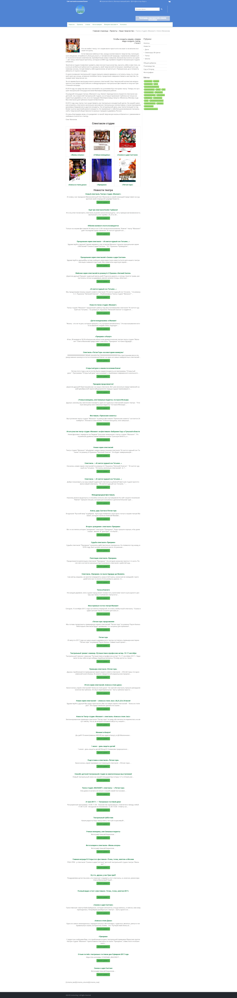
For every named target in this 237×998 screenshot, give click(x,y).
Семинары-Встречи (152, 52)
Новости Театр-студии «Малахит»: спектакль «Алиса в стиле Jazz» (103, 716)
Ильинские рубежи (149, 89)
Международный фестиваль (103, 495)
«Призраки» (102, 185)
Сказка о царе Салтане (103, 968)
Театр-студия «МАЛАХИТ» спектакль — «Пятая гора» (103, 788)
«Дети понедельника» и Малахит (103, 321)
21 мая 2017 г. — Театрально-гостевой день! (103, 802)
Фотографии (148, 72)
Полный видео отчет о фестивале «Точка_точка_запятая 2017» (103, 891)
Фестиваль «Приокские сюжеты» (103, 416)
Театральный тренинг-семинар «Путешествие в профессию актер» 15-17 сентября (103, 653)
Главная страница (100, 31)
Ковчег (158, 89)
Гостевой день (148, 83)
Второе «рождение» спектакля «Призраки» (103, 527)
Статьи (87, 24)
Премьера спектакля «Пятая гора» (103, 669)
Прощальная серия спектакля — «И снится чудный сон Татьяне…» (103, 241)
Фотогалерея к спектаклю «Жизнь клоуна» (103, 845)
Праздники (160, 103)
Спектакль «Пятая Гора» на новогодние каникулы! (103, 352)
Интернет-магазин (110, 24)
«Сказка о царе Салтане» (103, 905)
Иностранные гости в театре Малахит (103, 606)
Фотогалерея (97, 24)
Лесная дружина (149, 92)
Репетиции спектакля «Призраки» (103, 558)
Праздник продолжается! (103, 384)
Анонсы (147, 43)
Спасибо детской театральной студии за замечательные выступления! (103, 774)
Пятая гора (103, 637)
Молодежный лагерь (150, 94)
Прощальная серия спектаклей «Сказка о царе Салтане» (103, 257)
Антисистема (148, 80)
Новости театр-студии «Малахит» (103, 305)
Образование (161, 94)
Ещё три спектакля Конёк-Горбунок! (103, 210)
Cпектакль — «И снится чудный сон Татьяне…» (103, 463)
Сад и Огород (149, 69)
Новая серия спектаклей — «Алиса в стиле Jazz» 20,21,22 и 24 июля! (103, 701)
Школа (147, 59)
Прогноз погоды (148, 106)
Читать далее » (103, 202)
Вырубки (156, 80)
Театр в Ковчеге (103, 590)
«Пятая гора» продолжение (103, 622)
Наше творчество (126, 31)
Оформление (148, 97)
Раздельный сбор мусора (151, 108)
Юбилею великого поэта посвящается (103, 226)
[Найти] (161, 9)
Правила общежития (150, 103)
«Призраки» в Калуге (103, 336)
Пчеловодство (149, 66)
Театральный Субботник (103, 818)
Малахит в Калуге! (103, 732)
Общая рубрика (150, 63)
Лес (163, 89)
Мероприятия (159, 92)
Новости (71, 24)
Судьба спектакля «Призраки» (103, 542)
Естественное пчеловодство (151, 86)
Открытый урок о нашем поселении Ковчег (103, 368)
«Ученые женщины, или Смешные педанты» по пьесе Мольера (103, 400)
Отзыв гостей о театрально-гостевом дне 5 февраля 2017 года (103, 954)
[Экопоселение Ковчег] (80, 9)
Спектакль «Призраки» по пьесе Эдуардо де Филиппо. (103, 574)
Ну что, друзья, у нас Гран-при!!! (103, 875)
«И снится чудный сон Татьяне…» (103, 289)
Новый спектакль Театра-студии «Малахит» (103, 194)
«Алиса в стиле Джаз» (103, 921)
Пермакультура (157, 97)
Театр (147, 56)
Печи (146, 100)
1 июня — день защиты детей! (103, 746)
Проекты (80, 24)
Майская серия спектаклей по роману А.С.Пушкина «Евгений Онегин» (103, 273)
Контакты (123, 24)
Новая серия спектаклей (103, 447)
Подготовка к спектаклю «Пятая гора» (103, 760)
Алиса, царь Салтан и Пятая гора (103, 511)
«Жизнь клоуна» (77, 155)
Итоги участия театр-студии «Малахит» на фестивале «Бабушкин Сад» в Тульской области (103, 431)
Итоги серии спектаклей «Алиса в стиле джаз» (103, 685)
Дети (147, 49)
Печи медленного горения (156, 100)
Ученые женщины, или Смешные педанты (103, 832)
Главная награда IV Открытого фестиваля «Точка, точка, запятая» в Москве (103, 859)
